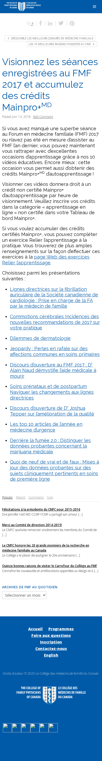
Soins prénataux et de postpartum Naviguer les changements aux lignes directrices (52, 392)
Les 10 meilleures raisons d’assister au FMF (60, 44)
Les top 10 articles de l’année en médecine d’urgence (46, 427)
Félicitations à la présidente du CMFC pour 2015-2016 (41, 509)
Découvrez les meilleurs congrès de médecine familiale (51, 38)
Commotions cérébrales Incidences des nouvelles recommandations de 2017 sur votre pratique (55, 322)
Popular (7, 497)
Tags (50, 497)
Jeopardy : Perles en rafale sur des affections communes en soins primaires (55, 351)
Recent (20, 497)
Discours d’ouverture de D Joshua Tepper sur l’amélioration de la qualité (52, 411)
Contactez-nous (51, 648)
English (51, 655)
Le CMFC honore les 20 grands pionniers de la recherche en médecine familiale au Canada (45, 547)
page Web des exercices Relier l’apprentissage (45, 259)
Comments (36, 497)
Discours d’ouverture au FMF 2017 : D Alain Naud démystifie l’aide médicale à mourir (53, 370)
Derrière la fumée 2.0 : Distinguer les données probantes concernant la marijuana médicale (50, 446)
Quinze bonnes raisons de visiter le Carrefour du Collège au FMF (49, 566)
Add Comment (43, 116)
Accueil (35, 628)
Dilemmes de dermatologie (40, 338)
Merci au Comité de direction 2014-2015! (32, 525)
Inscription (51, 641)
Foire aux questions (51, 635)
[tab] (7, 497)
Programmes (61, 628)
